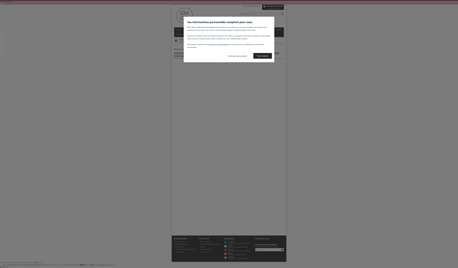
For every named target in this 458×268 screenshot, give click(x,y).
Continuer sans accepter (237, 56)
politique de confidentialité (218, 44)
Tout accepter (262, 56)
